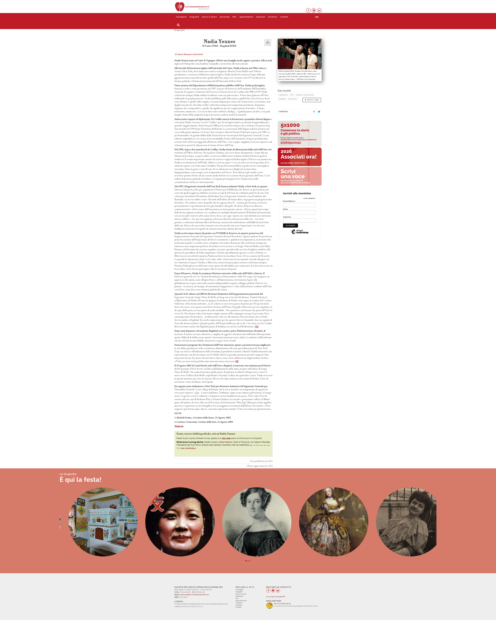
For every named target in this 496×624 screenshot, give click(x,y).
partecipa (225, 17)
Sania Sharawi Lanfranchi (190, 54)
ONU (292, 95)
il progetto (181, 17)
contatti (284, 17)
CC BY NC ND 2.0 (190, 448)
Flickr (183, 448)
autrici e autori (209, 17)
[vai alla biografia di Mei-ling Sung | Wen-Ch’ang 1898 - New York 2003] (171, 522)
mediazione (283, 95)
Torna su (178, 426)
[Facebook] (308, 10)
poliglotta (282, 99)
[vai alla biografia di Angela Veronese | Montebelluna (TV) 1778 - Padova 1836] (248, 522)
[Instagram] (314, 10)
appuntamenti (246, 17)
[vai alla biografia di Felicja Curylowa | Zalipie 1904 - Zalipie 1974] (94, 522)
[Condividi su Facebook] (313, 111)
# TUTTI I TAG (312, 100)
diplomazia (292, 99)
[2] (236, 361)
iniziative (272, 17)
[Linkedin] (319, 10)
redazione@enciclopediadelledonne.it (194, 595)
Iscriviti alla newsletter (275, 597)
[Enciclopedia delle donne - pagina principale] (192, 6)
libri (235, 17)
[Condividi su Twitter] (319, 111)
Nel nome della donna (282, 603)
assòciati (260, 17)
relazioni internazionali (305, 95)
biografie (194, 17)
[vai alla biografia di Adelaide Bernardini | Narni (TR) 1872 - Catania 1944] (401, 522)
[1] (256, 326)
